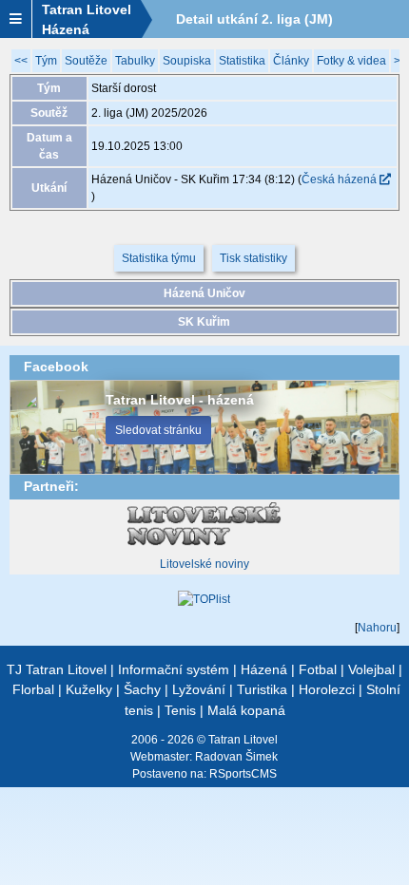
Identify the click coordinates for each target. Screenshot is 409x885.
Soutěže (86, 60)
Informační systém (173, 669)
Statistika (242, 60)
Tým (46, 60)
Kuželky (89, 689)
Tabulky (135, 60)
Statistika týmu (159, 258)
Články (291, 60)
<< (21, 60)
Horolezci (327, 689)
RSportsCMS (243, 774)
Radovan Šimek (236, 756)
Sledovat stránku (158, 430)
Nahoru (377, 627)
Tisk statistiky (253, 258)
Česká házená (341, 179)
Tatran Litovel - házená (180, 399)
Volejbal (371, 669)
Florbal (33, 689)
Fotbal (318, 669)
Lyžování (198, 689)
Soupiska (187, 60)
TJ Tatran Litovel (57, 669)
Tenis (180, 710)
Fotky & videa (351, 60)
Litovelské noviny (204, 564)
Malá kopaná (246, 710)
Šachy (142, 689)
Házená (264, 669)
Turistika (262, 689)
